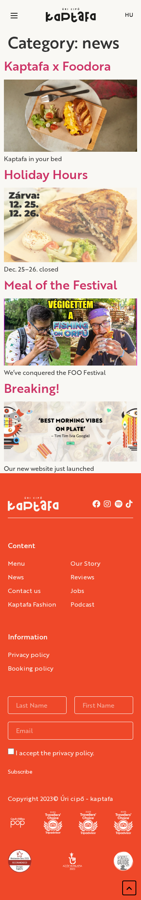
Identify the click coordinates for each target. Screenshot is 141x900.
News (16, 578)
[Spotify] (118, 504)
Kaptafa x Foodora (57, 66)
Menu (16, 564)
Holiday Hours (46, 174)
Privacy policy (28, 655)
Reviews (82, 578)
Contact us (24, 591)
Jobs (77, 591)
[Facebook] (96, 504)
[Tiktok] (129, 504)
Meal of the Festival (60, 284)
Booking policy (30, 669)
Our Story (85, 564)
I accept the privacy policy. (55, 752)
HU (129, 14)
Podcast (82, 605)
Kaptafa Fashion (32, 605)
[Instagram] (107, 504)
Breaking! (32, 388)
